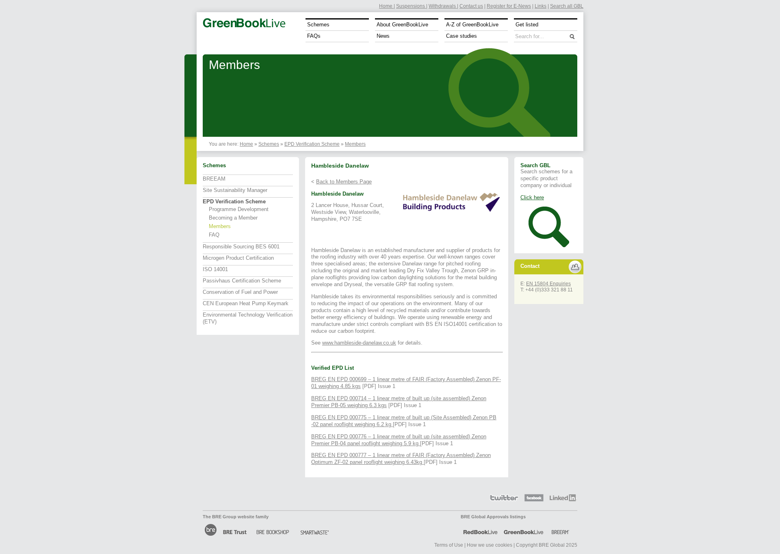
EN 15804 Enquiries (548, 283)
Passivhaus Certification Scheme (242, 281)
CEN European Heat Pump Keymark (245, 303)
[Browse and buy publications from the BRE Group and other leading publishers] (273, 530)
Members (355, 144)
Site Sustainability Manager (235, 190)
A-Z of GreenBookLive (472, 25)
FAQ (214, 235)
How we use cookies (489, 545)
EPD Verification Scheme (312, 144)
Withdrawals (443, 6)
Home (386, 6)
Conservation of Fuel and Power (240, 292)
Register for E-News (509, 6)
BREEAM (214, 179)
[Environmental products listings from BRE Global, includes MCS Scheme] (524, 530)
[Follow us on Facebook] (534, 498)
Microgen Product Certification (238, 258)
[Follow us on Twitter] (504, 498)
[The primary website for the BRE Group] (210, 530)
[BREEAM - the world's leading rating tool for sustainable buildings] (561, 530)
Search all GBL (566, 6)
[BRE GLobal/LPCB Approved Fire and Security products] (480, 530)
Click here (532, 197)
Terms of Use (448, 545)
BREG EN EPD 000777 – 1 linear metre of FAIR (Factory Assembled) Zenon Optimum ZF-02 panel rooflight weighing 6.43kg (401, 458)
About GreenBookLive (402, 25)
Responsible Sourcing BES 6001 (241, 247)
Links (540, 6)
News (383, 36)
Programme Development (239, 209)
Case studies (461, 36)
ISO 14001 (215, 269)
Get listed (527, 25)
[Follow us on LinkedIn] (563, 498)
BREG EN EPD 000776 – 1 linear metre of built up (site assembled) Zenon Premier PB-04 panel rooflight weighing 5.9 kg (398, 439)
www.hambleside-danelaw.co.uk (359, 343)
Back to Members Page (344, 182)
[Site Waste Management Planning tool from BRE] (314, 530)
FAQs (314, 36)
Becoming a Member (233, 218)
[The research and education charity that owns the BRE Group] (236, 530)
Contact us (471, 6)
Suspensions (411, 6)
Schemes (318, 25)
